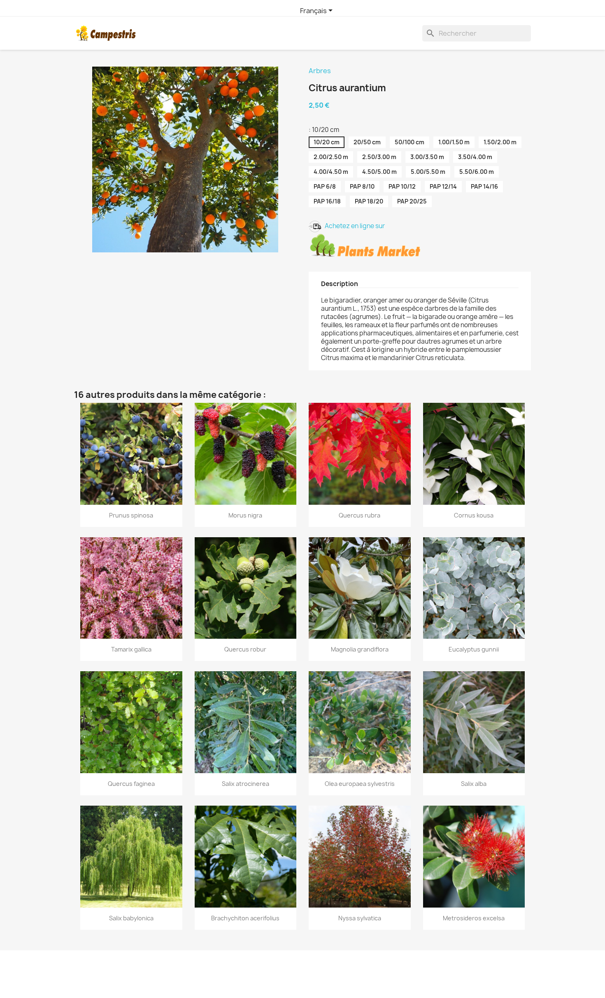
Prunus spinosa (131, 515)
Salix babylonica (131, 918)
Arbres (320, 70)
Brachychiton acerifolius (245, 918)
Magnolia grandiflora (360, 649)
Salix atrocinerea (245, 784)
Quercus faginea (131, 784)
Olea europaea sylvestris (360, 784)
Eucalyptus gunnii (474, 649)
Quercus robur (245, 649)
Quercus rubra (359, 515)
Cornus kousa (473, 515)
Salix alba (473, 784)
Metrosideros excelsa (474, 918)
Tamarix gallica (131, 649)
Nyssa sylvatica (359, 918)
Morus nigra (245, 515)
